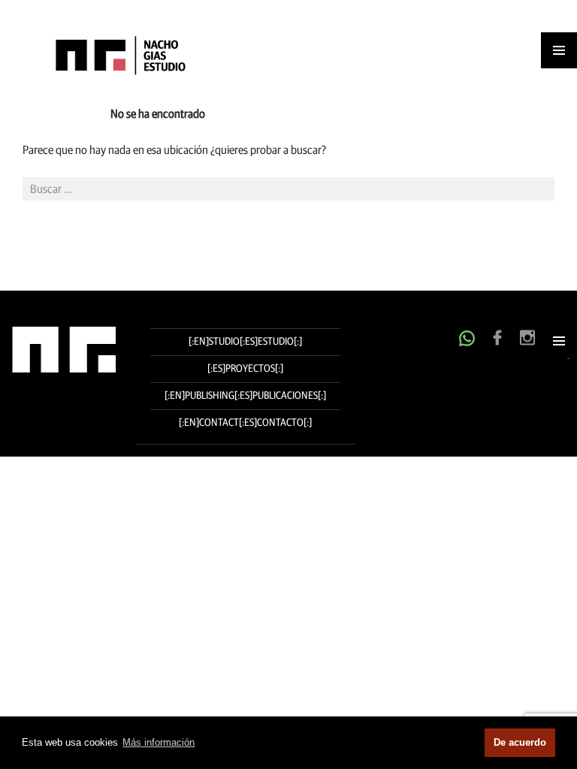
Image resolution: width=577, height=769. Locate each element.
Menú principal (559, 341)
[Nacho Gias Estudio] (109, 55)
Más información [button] (158, 742)
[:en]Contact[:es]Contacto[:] (245, 423)
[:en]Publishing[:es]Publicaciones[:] (245, 396)
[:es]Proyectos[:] (245, 368)
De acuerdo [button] (520, 742)
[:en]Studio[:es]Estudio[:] (245, 341)
